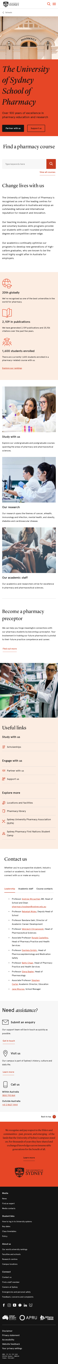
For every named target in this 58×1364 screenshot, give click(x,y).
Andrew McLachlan (31, 899)
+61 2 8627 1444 (10, 1104)
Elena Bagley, (28, 971)
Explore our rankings (12, 368)
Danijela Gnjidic (29, 950)
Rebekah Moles (29, 911)
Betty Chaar (27, 963)
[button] (48, 4)
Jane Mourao (18, 989)
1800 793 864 (8, 1095)
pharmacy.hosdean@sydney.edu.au (29, 906)
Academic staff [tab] (25, 888)
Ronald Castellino (40, 937)
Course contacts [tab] (44, 888)
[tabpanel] (29, 945)
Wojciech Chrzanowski (33, 929)
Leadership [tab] (9, 888)
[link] (7, 12)
